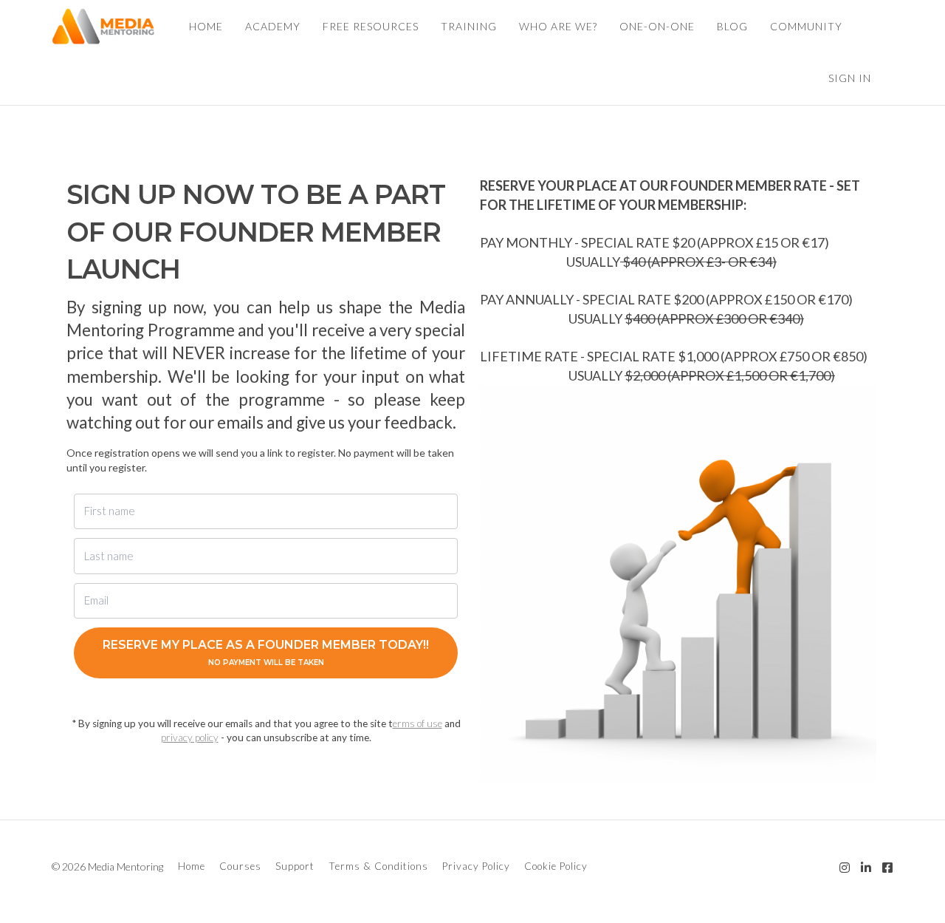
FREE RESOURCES (371, 26)
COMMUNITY (806, 26)
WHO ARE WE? (558, 26)
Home (191, 866)
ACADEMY (272, 26)
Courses (240, 866)
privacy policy (190, 737)
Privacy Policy (476, 866)
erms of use (417, 723)
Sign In (849, 78)
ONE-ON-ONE (657, 26)
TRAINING (469, 26)
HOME (206, 26)
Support (295, 866)
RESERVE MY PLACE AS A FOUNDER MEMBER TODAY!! (266, 652)
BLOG (732, 26)
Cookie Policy (556, 866)
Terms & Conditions (378, 866)
